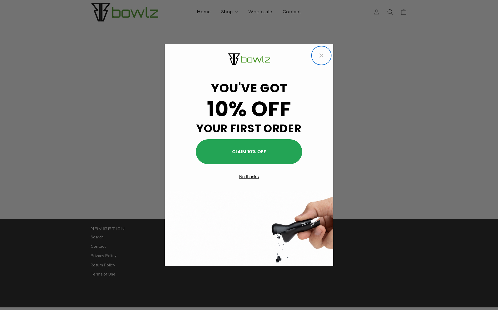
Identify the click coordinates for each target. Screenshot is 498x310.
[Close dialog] (321, 55)
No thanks (249, 176)
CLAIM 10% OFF (249, 152)
